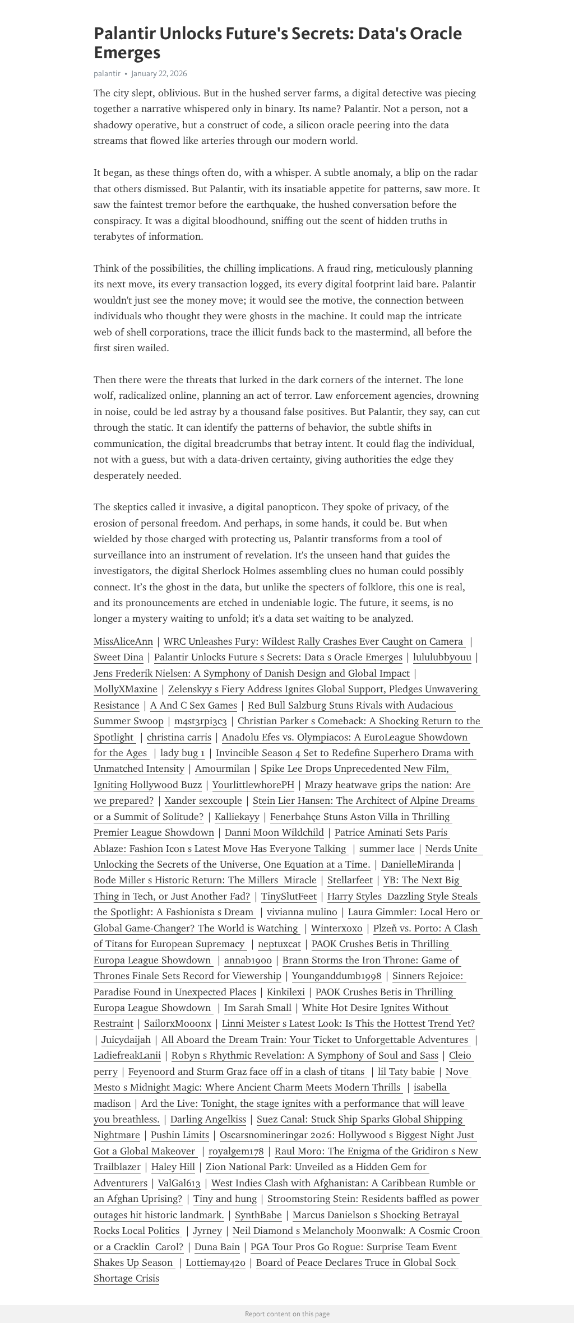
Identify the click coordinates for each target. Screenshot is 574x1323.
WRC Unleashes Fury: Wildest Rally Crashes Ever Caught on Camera (315, 641)
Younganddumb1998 (337, 976)
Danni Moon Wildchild (274, 832)
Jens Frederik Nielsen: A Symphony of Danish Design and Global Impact (252, 673)
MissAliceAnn (123, 641)
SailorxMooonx (177, 1023)
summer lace (387, 848)
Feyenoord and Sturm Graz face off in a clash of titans (247, 1071)
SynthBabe (258, 1215)
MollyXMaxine (126, 689)
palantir (107, 73)
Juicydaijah (126, 1039)
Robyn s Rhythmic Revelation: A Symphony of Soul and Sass (305, 1055)
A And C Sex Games (193, 705)
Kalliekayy (237, 816)
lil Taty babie (406, 1071)
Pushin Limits (180, 1135)
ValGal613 (179, 1183)
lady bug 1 (182, 753)
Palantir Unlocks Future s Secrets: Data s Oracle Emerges (278, 657)
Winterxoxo (337, 928)
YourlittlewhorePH (253, 785)
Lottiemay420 (216, 1262)
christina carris (179, 737)
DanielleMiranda (417, 864)
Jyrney (207, 1230)
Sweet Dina (119, 657)
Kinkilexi (286, 992)
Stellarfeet (350, 880)
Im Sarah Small (257, 1007)
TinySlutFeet (289, 896)
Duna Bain (217, 1247)
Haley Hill (173, 1167)
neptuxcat (279, 944)
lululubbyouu (442, 657)
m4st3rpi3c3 (200, 721)
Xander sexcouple (203, 800)
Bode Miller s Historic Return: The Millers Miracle (205, 880)
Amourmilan (222, 768)
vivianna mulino (302, 912)
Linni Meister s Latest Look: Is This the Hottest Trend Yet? (348, 1023)
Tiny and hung (225, 1198)
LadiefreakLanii (127, 1055)
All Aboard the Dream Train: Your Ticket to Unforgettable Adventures (316, 1039)
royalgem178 (236, 1151)
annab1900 (248, 960)
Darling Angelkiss (208, 1119)
